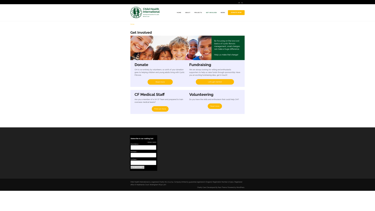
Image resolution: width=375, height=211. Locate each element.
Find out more (160, 109)
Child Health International (151, 10)
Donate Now (236, 12)
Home (179, 12)
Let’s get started (215, 82)
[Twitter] (242, 3)
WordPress (240, 187)
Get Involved (211, 12)
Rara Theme (222, 187)
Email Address (135, 144)
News (223, 12)
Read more (160, 82)
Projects (198, 12)
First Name (134, 152)
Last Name (134, 159)
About (187, 12)
